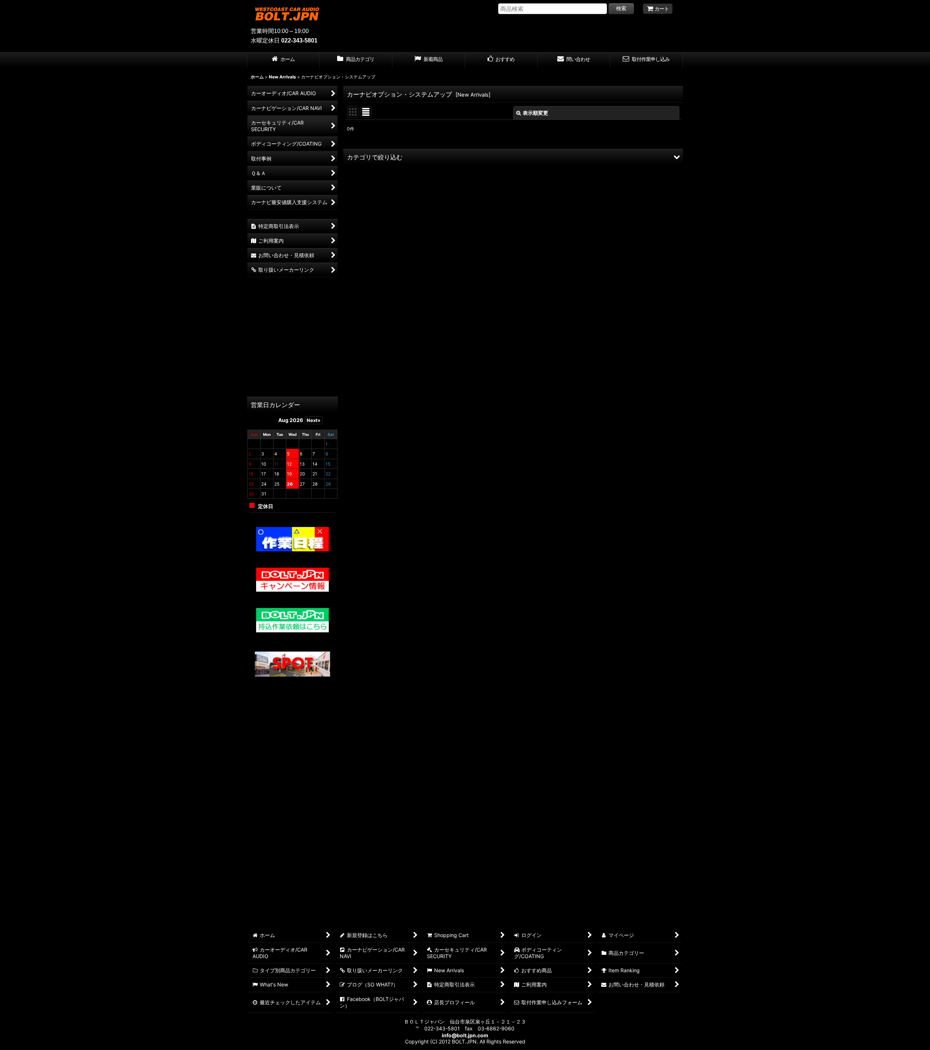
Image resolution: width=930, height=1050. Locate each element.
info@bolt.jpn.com (465, 1035)
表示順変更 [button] (535, 113)
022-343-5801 (299, 40)
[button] (513, 157)
